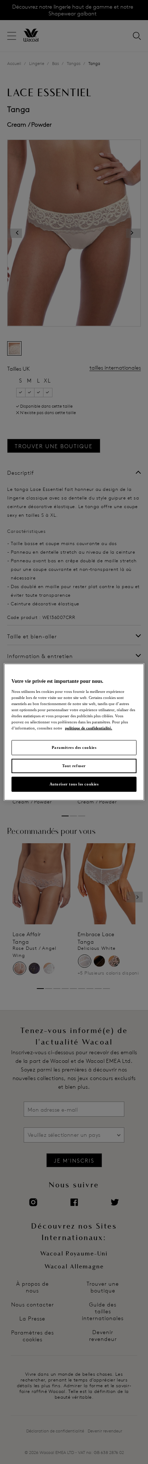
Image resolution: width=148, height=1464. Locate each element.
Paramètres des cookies (74, 747)
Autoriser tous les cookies (74, 784)
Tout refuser (74, 766)
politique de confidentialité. (88, 728)
